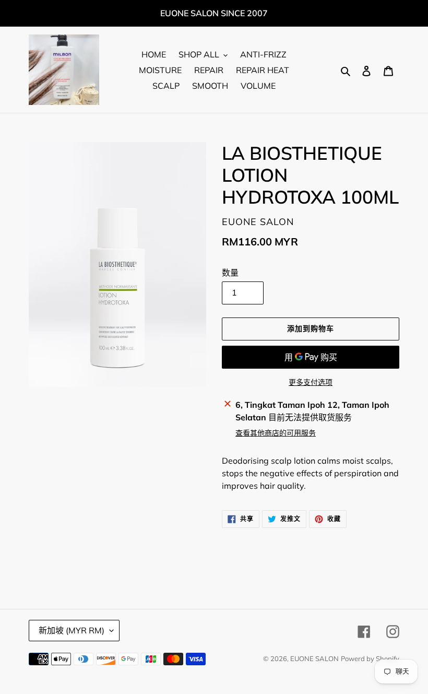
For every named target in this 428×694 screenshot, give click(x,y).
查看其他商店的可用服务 (275, 433)
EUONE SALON (314, 658)
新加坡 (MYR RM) (71, 630)
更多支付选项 (310, 382)
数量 (230, 272)
